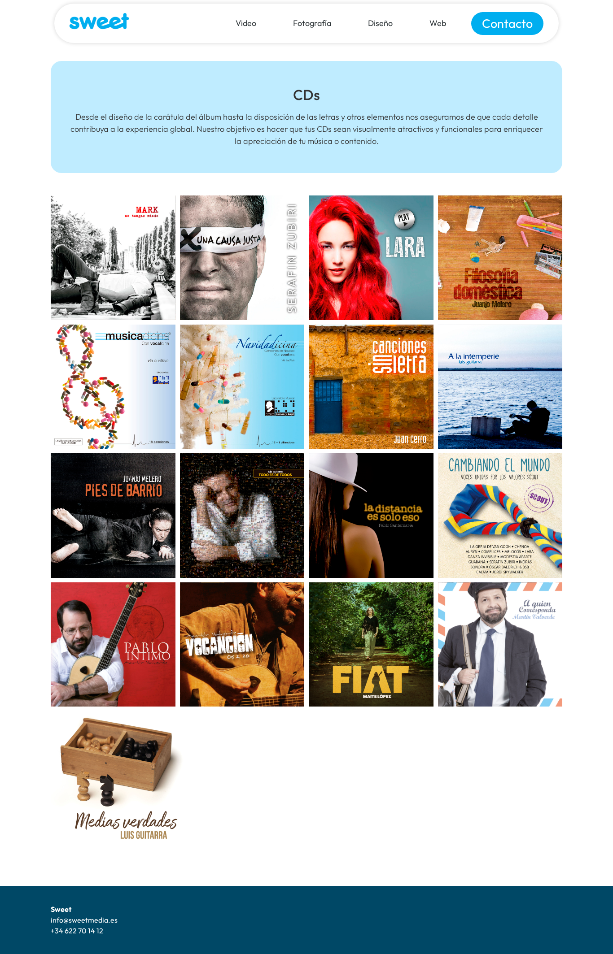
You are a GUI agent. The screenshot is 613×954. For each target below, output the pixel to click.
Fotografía (312, 23)
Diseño (380, 23)
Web (437, 23)
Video (246, 23)
